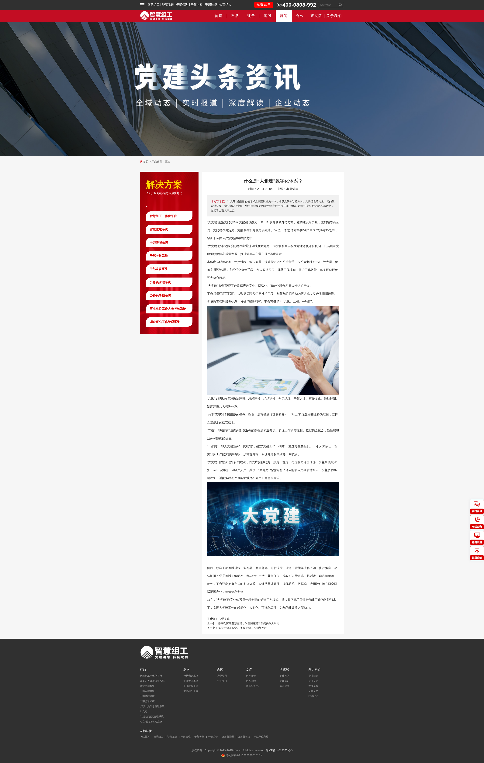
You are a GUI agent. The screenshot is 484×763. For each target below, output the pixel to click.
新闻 (284, 16)
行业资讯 (222, 680)
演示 (186, 669)
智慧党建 (168, 4)
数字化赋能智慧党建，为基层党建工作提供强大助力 (248, 623)
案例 (267, 16)
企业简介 (313, 675)
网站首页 (145, 736)
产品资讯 (156, 161)
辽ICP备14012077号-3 (279, 750)
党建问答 (284, 675)
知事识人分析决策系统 (152, 680)
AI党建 (143, 711)
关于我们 (334, 16)
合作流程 (251, 680)
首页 (219, 16)
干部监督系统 (159, 269)
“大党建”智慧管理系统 (152, 716)
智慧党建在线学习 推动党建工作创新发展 (242, 627)
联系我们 (313, 696)
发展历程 (313, 686)
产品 (143, 669)
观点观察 (284, 686)
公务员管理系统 (160, 282)
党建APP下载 (190, 691)
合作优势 (251, 675)
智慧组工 (153, 4)
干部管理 (182, 4)
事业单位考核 (261, 736)
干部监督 (211, 4)
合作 (300, 16)
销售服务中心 (253, 686)
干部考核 (197, 4)
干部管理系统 (159, 242)
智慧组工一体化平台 (163, 216)
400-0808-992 (299, 5)
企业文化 (313, 680)
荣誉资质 (313, 691)
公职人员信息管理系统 (152, 706)
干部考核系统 (159, 255)
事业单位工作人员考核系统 (168, 308)
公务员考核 (244, 736)
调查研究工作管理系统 (165, 321)
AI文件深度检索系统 (151, 721)
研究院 (316, 16)
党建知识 (284, 680)
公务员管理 (228, 736)
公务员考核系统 (160, 295)
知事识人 (225, 4)
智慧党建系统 (159, 229)
